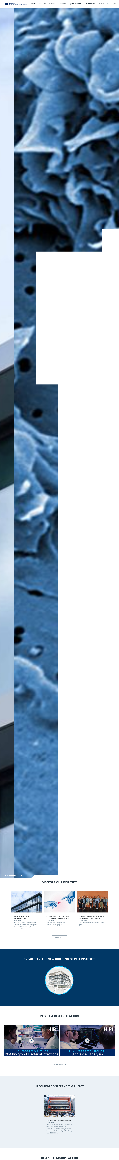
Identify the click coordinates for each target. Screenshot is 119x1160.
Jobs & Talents (76, 4)
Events (101, 4)
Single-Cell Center (57, 4)
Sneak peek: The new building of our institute (59, 959)
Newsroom (90, 4)
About (33, 4)
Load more (58, 937)
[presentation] (19, 875)
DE (115, 4)
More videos (58, 1064)
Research (43, 4)
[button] (3, 875)
